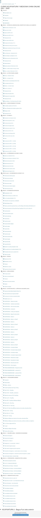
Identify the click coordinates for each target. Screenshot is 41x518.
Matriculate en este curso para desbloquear (20, 514)
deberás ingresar (24, 513)
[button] (0, 0)
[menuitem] (0, 2)
